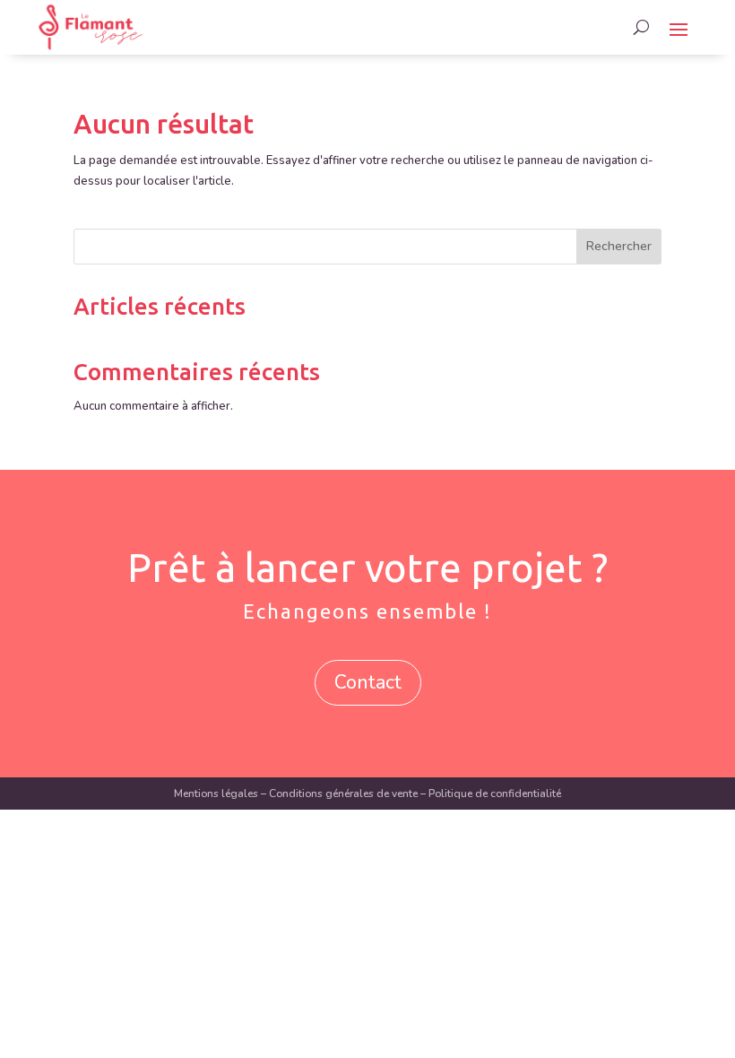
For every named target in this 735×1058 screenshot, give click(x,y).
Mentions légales (216, 793)
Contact (368, 682)
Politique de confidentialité (494, 793)
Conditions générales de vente (343, 793)
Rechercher (619, 246)
